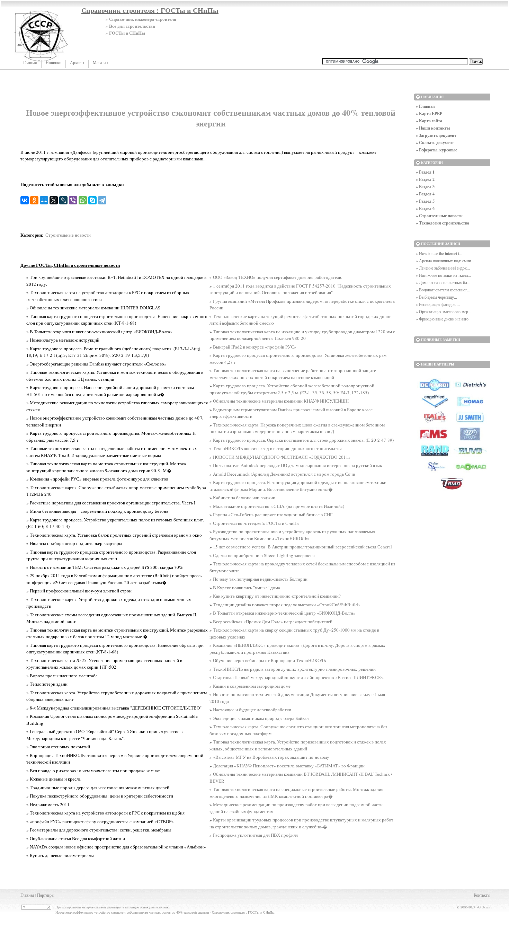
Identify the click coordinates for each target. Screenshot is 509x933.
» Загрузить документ (436, 135)
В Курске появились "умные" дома (246, 587)
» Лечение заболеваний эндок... (443, 268)
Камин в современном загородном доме (252, 686)
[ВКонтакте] (24, 200)
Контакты (482, 895)
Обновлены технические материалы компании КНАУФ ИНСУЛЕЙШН (281, 401)
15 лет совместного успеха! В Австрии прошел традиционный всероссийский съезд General (302, 547)
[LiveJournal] (63, 200)
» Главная (425, 106)
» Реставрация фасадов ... (438, 304)
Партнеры (45, 895)
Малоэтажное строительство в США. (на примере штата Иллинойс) (278, 506)
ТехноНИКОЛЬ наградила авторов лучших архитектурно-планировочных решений (294, 669)
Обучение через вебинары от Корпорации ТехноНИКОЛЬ (269, 660)
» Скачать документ (435, 143)
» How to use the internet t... (439, 253)
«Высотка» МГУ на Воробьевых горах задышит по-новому (271, 757)
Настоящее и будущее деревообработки (252, 709)
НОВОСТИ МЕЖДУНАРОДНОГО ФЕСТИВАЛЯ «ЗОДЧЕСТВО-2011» (282, 457)
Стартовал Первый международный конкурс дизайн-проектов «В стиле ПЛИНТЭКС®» (298, 677)
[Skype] (92, 200)
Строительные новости (68, 235)
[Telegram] (102, 200)
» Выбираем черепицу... (436, 297)
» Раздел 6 (425, 208)
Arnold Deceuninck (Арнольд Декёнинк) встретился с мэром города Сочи (284, 474)
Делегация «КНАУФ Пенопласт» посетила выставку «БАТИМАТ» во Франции (289, 766)
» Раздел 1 (425, 172)
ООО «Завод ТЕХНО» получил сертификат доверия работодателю (277, 277)
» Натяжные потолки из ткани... (443, 275)
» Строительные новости (439, 216)
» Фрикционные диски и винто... (444, 319)
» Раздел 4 (425, 194)
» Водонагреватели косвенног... (443, 289)
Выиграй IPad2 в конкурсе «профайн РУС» (254, 347)
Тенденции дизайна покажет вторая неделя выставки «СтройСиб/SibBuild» (286, 604)
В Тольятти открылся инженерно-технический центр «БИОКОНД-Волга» (284, 613)
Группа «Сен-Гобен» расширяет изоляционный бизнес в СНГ (273, 514)
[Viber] (73, 200)
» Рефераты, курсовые (436, 150)
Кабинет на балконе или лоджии (244, 497)
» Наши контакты (433, 128)
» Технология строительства (442, 223)
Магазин (100, 62)
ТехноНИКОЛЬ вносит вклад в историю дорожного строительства (277, 448)
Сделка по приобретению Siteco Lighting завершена (264, 555)
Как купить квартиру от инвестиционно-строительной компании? (277, 596)
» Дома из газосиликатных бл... (443, 282)
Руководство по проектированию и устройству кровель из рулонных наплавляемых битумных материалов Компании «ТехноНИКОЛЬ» (292, 535)
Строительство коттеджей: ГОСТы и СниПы (256, 523)
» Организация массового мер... (443, 311)
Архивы (77, 62)
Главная (30, 62)
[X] (54, 200)
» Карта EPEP (429, 113)
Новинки (53, 62)
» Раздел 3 (425, 187)
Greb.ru (483, 907)
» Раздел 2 (425, 179)
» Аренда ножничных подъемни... (445, 260)
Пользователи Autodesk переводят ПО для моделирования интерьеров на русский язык (297, 465)
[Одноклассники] (34, 200)
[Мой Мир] (44, 200)
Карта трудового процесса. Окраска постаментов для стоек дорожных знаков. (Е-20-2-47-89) (303, 440)
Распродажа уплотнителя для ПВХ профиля (255, 835)
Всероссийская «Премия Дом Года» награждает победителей (272, 621)
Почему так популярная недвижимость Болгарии (260, 579)
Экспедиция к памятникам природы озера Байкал (261, 718)
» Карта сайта (429, 121)
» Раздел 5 (425, 201)
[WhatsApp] (83, 200)
